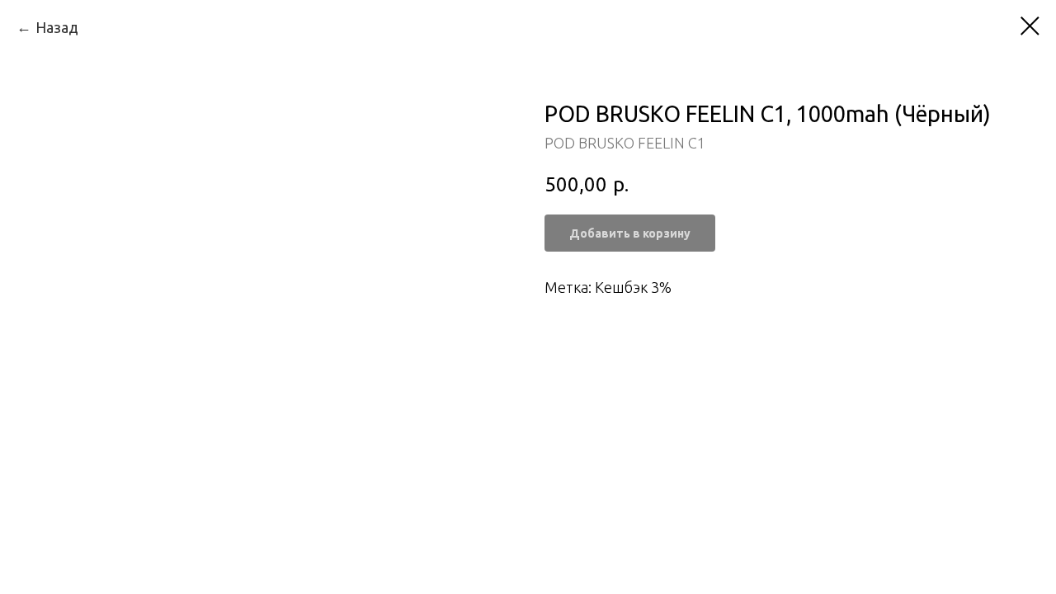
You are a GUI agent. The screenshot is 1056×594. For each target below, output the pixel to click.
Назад (56, 27)
